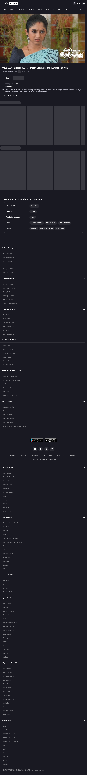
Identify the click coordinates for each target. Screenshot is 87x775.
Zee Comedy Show (8, 419)
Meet (4, 411)
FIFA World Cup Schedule (10, 741)
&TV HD (5, 588)
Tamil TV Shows (7, 261)
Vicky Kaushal (7, 692)
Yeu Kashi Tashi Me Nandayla (11, 380)
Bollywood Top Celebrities (10, 663)
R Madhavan (7, 669)
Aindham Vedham (8, 626)
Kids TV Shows (7, 511)
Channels (12, 456)
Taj (4, 646)
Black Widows (7, 634)
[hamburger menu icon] (83, 3)
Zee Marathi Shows (9, 323)
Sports (12, 9)
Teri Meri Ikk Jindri (8, 365)
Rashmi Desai (7, 715)
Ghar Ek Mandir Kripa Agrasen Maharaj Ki (15, 426)
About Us (22, 456)
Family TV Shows (8, 292)
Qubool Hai (6, 361)
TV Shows (21, 9)
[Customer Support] (78, 3)
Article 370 (6, 557)
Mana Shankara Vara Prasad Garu (13, 542)
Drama (9, 86)
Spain (4, 749)
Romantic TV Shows (9, 288)
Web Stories (6, 730)
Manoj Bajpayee (8, 684)
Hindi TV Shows (7, 254)
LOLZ (82, 9)
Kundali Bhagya (7, 488)
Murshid (5, 607)
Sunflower (6, 649)
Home (4, 9)
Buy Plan (14, 3)
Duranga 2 (6, 638)
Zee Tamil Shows (8, 330)
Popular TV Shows (7, 467)
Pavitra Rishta (7, 357)
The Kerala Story (8, 554)
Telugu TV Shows (8, 265)
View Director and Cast (10, 94)
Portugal (5, 764)
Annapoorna (7, 500)
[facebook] (34, 449)
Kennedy (5, 531)
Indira (5, 504)
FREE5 (40, 9)
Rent (74, 9)
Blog (4, 726)
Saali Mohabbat (7, 527)
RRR (4, 569)
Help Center (34, 456)
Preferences (72, 456)
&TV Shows (6, 319)
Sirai (4, 550)
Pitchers (5, 657)
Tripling (5, 653)
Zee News (6, 580)
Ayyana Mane (7, 603)
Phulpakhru (6, 392)
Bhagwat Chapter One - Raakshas (13, 523)
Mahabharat (7, 473)
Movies (31, 9)
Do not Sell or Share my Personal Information (42, 460)
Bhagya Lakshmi (8, 415)
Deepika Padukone (8, 676)
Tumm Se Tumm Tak (9, 477)
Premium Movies (7, 517)
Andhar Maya (7, 619)
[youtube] (51, 449)
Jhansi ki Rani (7, 481)
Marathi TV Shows (8, 257)
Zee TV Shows (7, 315)
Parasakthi (6, 561)
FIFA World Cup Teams (9, 738)
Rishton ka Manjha (8, 407)
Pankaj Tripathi (7, 688)
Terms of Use (60, 456)
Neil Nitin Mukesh (8, 699)
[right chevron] (2, 124)
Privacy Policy (47, 456)
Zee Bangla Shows (8, 334)
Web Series (50, 9)
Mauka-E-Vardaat (8, 422)
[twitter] (45, 449)
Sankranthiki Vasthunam (10, 538)
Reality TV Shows (8, 300)
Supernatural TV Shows (10, 303)
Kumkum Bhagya (8, 485)
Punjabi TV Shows (8, 273)
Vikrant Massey (7, 672)
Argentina (6, 753)
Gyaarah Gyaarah (8, 611)
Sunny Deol (6, 695)
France (5, 745)
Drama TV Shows (8, 284)
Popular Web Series (8, 597)
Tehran (5, 534)
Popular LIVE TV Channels (10, 574)
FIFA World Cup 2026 (9, 734)
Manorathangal (7, 615)
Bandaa (5, 565)
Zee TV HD (6, 584)
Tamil (17, 83)
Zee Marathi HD (8, 592)
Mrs (4, 546)
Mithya (5, 642)
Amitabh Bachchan (8, 707)
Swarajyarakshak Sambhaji (11, 395)
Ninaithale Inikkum (9, 71)
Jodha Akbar (6, 346)
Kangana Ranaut (8, 711)
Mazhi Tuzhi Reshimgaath (10, 376)
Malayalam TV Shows (9, 269)
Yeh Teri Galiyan (8, 349)
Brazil (5, 761)
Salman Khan (7, 680)
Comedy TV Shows (8, 296)
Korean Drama (7, 508)
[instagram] (40, 449)
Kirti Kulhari (6, 703)
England (5, 757)
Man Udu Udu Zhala (9, 388)
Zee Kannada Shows (9, 326)
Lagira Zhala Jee (8, 384)
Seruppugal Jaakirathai (10, 623)
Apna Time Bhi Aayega (10, 353)
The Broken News (8, 630)
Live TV (66, 9)
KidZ (59, 9)
